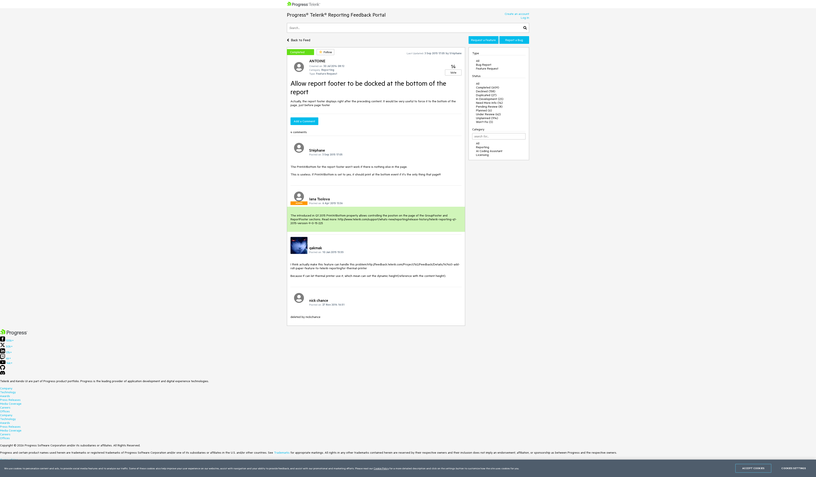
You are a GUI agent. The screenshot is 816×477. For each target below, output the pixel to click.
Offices (5, 411)
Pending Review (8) (489, 106)
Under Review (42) (488, 114)
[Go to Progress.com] (14, 334)
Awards (5, 396)
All (477, 61)
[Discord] (2, 374)
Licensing (482, 155)
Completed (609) (487, 87)
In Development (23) (489, 99)
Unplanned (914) (487, 118)
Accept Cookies (753, 468)
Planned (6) (484, 110)
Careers (5, 407)
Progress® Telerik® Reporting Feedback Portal (336, 15)
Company (6, 388)
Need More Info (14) (489, 103)
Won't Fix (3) (484, 122)
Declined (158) (485, 91)
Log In (525, 18)
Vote (453, 72)
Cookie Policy (381, 468)
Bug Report (483, 65)
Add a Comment (304, 121)
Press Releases (10, 400)
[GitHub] (2, 369)
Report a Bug (514, 40)
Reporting (482, 147)
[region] (408, 468)
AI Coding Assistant (489, 151)
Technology (8, 392)
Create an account (517, 14)
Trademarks (282, 452)
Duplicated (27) (486, 95)
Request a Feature (483, 40)
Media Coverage (10, 404)
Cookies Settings (793, 468)
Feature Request (487, 68)
